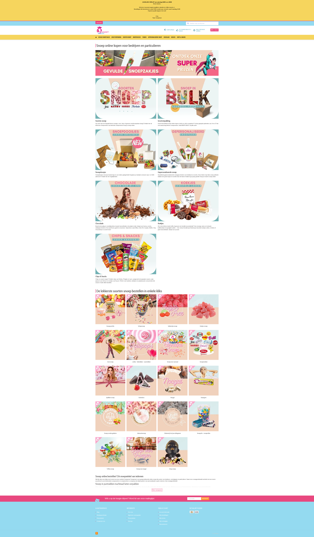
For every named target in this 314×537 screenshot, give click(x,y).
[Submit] (188, 23)
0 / (215, 30)
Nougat (172, 397)
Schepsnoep (141, 326)
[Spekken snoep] (110, 381)
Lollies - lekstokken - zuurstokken (141, 362)
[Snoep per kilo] (110, 309)
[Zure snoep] (110, 345)
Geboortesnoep (141, 433)
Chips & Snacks (181, 37)
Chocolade (167, 37)
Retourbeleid (100, 518)
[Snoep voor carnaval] (173, 345)
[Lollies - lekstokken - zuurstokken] (141, 345)
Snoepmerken (203, 362)
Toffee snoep (110, 469)
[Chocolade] (125, 201)
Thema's (144, 37)
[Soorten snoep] (125, 98)
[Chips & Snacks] (125, 254)
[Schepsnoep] (141, 309)
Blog (98, 512)
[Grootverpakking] (188, 98)
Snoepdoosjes (137, 37)
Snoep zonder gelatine (110, 433)
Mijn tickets (162, 518)
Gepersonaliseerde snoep (155, 37)
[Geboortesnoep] (141, 416)
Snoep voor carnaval (172, 362)
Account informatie (164, 512)
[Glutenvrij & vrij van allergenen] (173, 416)
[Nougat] (173, 381)
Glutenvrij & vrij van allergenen (172, 433)
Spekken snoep (110, 397)
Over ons (130, 512)
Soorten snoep (127, 37)
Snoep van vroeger (141, 469)
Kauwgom (203, 397)
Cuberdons (141, 397)
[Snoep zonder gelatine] (110, 416)
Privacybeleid (131, 518)
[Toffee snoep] (110, 452)
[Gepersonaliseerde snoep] (188, 149)
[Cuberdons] (141, 381)
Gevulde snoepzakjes (104, 37)
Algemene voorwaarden (134, 515)
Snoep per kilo (110, 326)
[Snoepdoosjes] (125, 149)
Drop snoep (172, 469)
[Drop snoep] (173, 452)
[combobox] (202, 23)
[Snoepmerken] (204, 345)
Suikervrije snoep (172, 326)
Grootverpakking (116, 37)
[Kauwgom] (204, 381)
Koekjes (173, 37)
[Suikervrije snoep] (173, 309)
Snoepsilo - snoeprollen (203, 433)
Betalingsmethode (101, 515)
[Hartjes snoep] (204, 309)
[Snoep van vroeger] (141, 452)
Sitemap (130, 521)
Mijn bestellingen (163, 515)
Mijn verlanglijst (163, 521)
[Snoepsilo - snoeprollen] (204, 416)
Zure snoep (110, 362)
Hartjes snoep (203, 326)
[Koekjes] (188, 201)
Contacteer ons (101, 521)
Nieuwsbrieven (163, 524)
